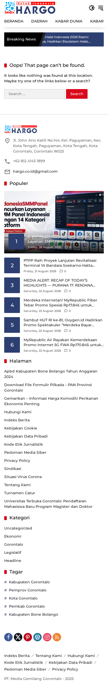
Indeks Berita (17, 420)
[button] (92, 8)
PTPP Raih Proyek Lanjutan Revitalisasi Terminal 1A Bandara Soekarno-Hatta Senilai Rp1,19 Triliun (60, 263)
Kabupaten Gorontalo (29, 582)
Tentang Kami (17, 484)
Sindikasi (12, 468)
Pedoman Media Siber (25, 452)
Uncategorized (18, 528)
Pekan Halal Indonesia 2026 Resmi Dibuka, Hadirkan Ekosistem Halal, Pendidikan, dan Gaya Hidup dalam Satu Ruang (57, 39)
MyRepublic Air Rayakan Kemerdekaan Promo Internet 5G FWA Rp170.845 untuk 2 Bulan (62, 343)
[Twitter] (18, 637)
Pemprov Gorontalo (27, 590)
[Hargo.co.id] (30, 7)
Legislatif (12, 552)
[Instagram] (47, 637)
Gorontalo (13, 544)
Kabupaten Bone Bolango (33, 614)
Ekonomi (12, 536)
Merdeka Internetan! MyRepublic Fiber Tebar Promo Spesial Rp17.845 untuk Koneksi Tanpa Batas (60, 303)
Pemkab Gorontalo (27, 606)
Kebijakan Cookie (20, 428)
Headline (12, 560)
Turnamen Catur (19, 493)
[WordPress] (37, 637)
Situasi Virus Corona (23, 476)
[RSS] (57, 637)
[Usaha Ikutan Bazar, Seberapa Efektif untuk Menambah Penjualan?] (102, 39)
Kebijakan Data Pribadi (26, 436)
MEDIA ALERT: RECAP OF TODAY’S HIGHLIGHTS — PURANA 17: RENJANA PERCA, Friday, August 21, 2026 (58, 283)
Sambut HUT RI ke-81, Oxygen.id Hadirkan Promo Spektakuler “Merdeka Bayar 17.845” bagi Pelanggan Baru (63, 323)
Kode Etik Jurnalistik (23, 444)
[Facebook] (8, 637)
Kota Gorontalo (23, 598)
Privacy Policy (17, 460)
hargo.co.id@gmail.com (35, 171)
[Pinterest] (28, 637)
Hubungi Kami (17, 412)
